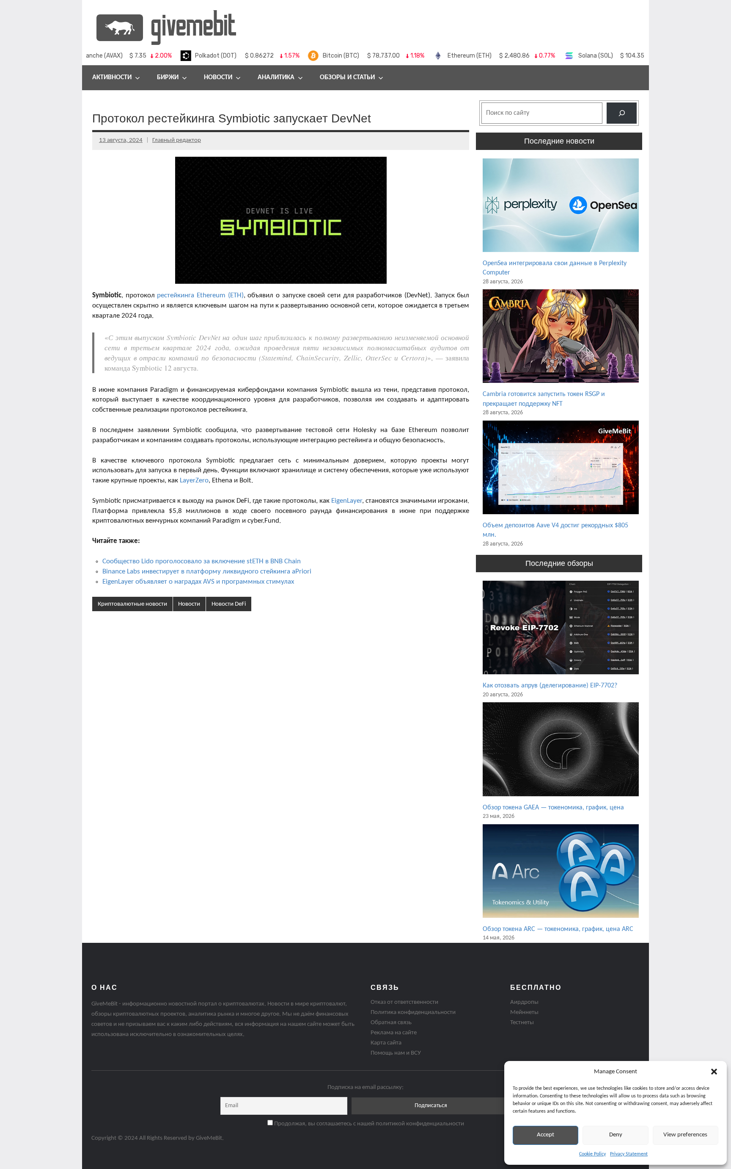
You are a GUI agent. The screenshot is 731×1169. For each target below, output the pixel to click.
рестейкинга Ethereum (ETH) (200, 295)
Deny (615, 1135)
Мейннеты (524, 1012)
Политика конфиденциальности (413, 1012)
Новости (218, 77)
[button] (714, 1071)
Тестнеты (522, 1022)
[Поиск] (622, 112)
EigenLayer (346, 500)
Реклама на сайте (394, 1033)
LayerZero (194, 480)
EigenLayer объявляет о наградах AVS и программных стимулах (198, 581)
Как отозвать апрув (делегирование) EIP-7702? (550, 685)
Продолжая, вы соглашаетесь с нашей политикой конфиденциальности (368, 1124)
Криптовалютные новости (132, 604)
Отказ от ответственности (404, 1002)
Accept (545, 1135)
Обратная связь (391, 1022)
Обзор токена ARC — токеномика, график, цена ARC (558, 929)
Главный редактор (176, 140)
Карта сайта (386, 1043)
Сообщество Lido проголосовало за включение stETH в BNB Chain (201, 561)
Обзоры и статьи (347, 77)
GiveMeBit (209, 1138)
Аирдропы (524, 1002)
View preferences (685, 1135)
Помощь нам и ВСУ (396, 1053)
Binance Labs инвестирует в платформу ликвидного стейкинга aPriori (206, 571)
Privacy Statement (629, 1154)
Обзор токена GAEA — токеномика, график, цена (553, 807)
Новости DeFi (229, 604)
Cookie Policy (592, 1154)
